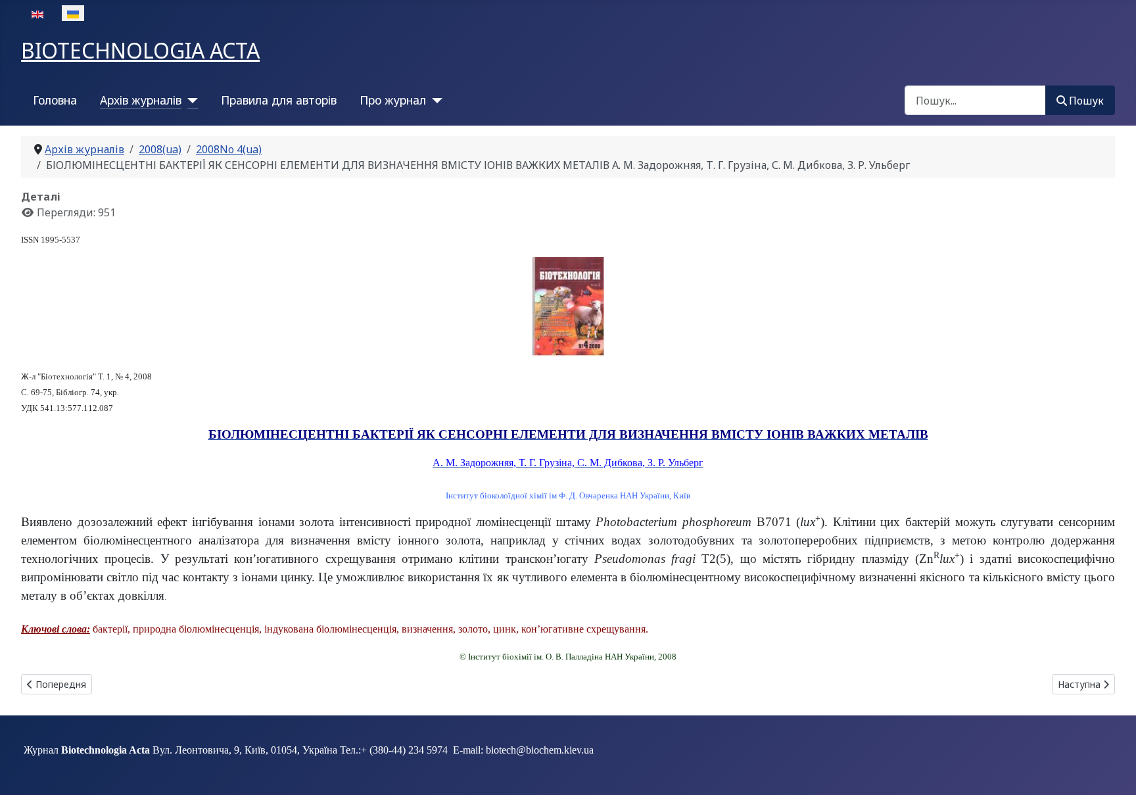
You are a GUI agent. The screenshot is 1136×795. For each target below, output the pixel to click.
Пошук (1086, 100)
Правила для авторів (279, 100)
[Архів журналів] (189, 99)
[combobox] (975, 100)
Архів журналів (140, 100)
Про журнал (393, 100)
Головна (55, 100)
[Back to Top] (1112, 770)
